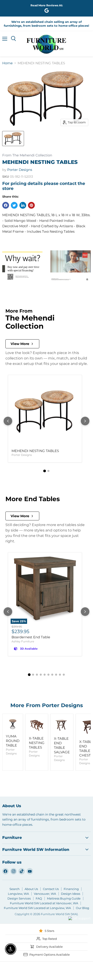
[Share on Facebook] (5, 205)
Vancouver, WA (45, 893)
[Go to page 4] (41, 675)
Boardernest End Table (31, 637)
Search (14, 889)
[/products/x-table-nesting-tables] (36, 725)
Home (7, 63)
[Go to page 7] (52, 675)
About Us (31, 889)
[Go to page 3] (37, 675)
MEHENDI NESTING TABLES (35, 451)
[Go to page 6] (48, 675)
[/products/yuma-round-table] (12, 724)
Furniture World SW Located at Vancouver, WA (44, 903)
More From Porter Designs (46, 705)
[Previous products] (8, 421)
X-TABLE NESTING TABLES (36, 742)
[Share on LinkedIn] (22, 205)
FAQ (39, 898)
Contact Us (51, 889)
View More (20, 344)
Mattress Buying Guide (64, 898)
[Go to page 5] (45, 675)
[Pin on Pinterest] (31, 205)
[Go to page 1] (44, 471)
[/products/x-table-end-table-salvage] (62, 725)
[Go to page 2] (48, 471)
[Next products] (85, 421)
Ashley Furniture (23, 641)
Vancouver (74, 910)
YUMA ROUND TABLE (12, 740)
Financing (71, 889)
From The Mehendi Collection (27, 155)
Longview (56, 924)
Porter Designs (19, 170)
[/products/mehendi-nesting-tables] (45, 412)
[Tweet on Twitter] (14, 205)
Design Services (19, 898)
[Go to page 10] (64, 675)
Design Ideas (70, 893)
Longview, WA (18, 893)
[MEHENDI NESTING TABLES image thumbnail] (13, 138)
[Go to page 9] (60, 675)
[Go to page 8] (56, 675)
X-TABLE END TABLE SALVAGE (62, 745)
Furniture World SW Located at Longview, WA (37, 908)
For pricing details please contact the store (43, 186)
